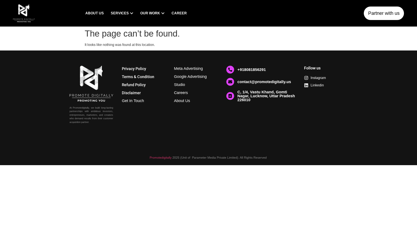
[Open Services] (131, 13)
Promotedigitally (161, 157)
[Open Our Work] (163, 13)
